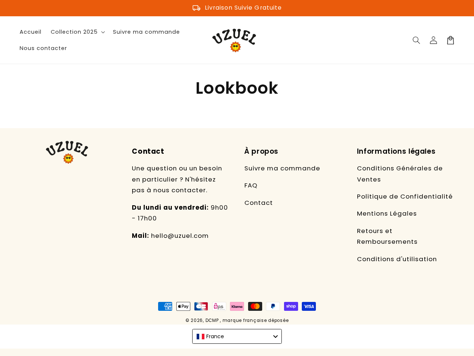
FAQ (250, 185)
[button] (416, 40)
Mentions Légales (387, 213)
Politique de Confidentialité (405, 196)
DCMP (212, 320)
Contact (258, 202)
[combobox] (237, 336)
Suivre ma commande (282, 168)
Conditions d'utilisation (397, 258)
